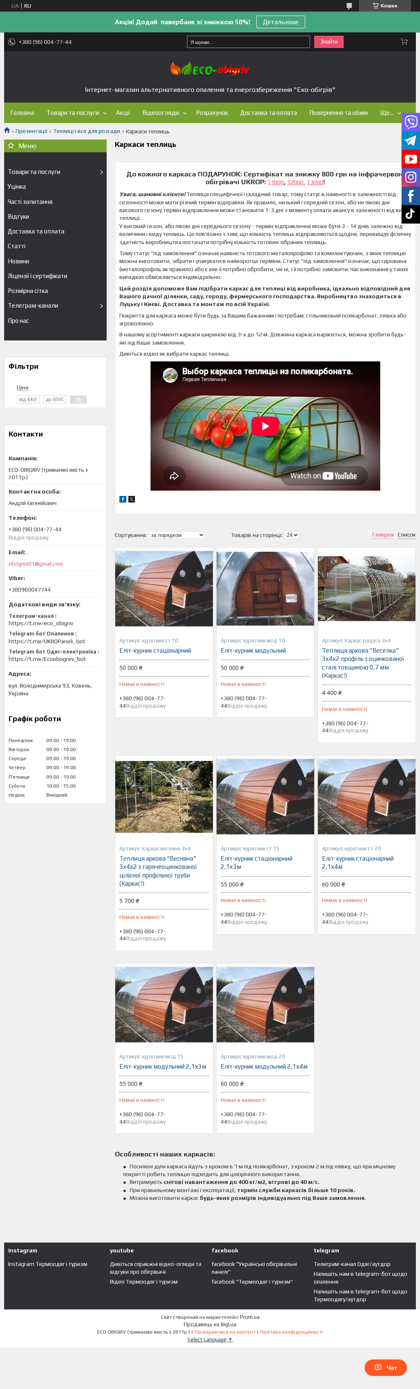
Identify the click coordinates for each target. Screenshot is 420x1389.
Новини (18, 261)
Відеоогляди (160, 112)
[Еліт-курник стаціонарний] (164, 589)
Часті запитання (30, 201)
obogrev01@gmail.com (36, 564)
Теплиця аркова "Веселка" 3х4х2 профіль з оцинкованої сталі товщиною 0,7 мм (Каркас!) (363, 663)
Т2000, (296, 182)
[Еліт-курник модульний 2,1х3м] (164, 1005)
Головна (22, 112)
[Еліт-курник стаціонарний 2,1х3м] (265, 797)
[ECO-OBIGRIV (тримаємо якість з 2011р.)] (210, 68)
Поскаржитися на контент (225, 1332)
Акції (123, 112)
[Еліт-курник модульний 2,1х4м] (265, 1005)
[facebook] (122, 500)
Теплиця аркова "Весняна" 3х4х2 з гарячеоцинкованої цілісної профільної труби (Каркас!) (158, 871)
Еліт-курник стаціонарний (155, 650)
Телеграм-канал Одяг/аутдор (352, 1264)
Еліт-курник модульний (253, 650)
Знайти (329, 42)
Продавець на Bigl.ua (210, 1324)
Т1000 (275, 182)
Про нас (18, 320)
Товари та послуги (72, 112)
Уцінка (17, 186)
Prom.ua (250, 1317)
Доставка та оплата (268, 112)
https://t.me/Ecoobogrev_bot (47, 659)
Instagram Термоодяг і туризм (47, 1264)
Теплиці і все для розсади (86, 131)
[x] (131, 500)
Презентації (31, 131)
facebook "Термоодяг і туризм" (252, 1281)
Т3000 (315, 182)
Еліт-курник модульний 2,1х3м (162, 1066)
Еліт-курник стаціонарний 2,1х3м (256, 862)
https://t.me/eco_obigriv (41, 623)
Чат (392, 1367)
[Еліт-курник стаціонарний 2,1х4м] (366, 797)
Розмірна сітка (28, 290)
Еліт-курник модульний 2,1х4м (264, 1066)
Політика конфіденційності (291, 1332)
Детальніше (281, 22)
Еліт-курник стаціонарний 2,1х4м (358, 862)
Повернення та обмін (338, 112)
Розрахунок (212, 112)
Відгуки (18, 216)
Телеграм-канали (33, 305)
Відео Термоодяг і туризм (144, 1281)
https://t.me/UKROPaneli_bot (47, 641)
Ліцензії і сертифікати (37, 275)
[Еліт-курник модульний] (265, 589)
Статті (16, 245)
